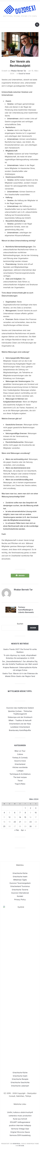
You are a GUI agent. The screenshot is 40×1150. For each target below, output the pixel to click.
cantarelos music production (20, 1116)
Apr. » (23, 830)
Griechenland (20, 764)
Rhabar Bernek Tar (18, 71)
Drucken (22, 575)
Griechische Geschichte (20, 1082)
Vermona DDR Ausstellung (20, 1135)
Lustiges (20, 771)
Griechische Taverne (20, 890)
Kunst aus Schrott (20, 1119)
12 (9, 817)
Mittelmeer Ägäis (20, 880)
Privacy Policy (20, 899)
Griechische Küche (20, 873)
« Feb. (16, 830)
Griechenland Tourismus (20, 886)
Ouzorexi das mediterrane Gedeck (20, 708)
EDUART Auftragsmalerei (20, 1122)
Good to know (24, 73)
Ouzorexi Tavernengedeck (20, 883)
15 (25, 817)
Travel (20, 780)
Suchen (20, 624)
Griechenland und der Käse (20, 724)
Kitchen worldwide (20, 767)
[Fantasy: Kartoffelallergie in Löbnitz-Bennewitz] (11, 609)
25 (4, 826)
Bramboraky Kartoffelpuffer (20, 730)
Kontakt (20, 896)
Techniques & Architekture (20, 774)
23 (30, 822)
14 (20, 817)
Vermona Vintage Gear (20, 1129)
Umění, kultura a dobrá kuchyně (20, 1112)
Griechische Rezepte (20, 1079)
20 (15, 822)
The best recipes (20, 777)
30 (30, 826)
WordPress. (17, 1143)
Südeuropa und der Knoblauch (20, 717)
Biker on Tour (20, 751)
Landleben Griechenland (20, 727)
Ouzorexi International (20, 893)
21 (20, 822)
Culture (20, 754)
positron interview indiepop (20, 1125)
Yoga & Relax (20, 784)
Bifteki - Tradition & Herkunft (20, 720)
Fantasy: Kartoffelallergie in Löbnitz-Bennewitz (26, 609)
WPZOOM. (21, 1145)
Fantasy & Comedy (20, 757)
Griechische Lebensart (20, 1086)
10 (36, 813)
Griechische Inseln (20, 876)
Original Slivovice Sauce (20, 1132)
